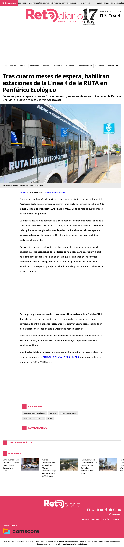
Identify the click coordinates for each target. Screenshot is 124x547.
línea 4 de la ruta (68, 413)
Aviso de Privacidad (90, 519)
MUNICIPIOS (70, 66)
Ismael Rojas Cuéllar (55, 192)
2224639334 (115, 541)
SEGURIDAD (34, 66)
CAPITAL (23, 66)
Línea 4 (53, 413)
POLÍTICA (46, 66)
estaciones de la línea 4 (34, 413)
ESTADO (13, 66)
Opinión (111, 66)
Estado (116, 519)
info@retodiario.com (79, 544)
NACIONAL (58, 66)
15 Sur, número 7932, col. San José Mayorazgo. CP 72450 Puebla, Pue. (75, 541)
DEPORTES (99, 66)
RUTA (50, 418)
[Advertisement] (62, 46)
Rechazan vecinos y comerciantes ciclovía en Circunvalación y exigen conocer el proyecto (51, 3)
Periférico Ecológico (33, 418)
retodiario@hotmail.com (60, 544)
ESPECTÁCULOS (85, 66)
